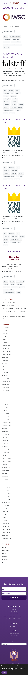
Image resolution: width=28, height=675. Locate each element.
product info (5, 562)
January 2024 (5, 419)
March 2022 (5, 485)
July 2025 (4, 366)
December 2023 (6, 422)
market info (5, 556)
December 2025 (6, 351)
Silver (11, 289)
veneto (5, 113)
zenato (12, 113)
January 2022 (5, 491)
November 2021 (6, 497)
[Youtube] (4, 3)
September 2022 (6, 467)
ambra (11, 90)
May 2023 (5, 443)
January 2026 (5, 348)
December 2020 (6, 529)
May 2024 (5, 408)
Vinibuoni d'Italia (8, 179)
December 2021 (6, 493)
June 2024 (5, 405)
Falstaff (18, 93)
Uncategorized (6, 565)
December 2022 (6, 458)
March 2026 (5, 342)
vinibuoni (19, 176)
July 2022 (4, 473)
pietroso (14, 104)
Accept (4, 672)
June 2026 (5, 333)
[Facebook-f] (2, 3)
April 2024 (5, 410)
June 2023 (5, 440)
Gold (12, 284)
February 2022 (6, 488)
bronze (12, 281)
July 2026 (4, 330)
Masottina (6, 42)
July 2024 (4, 402)
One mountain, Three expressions (10, 305)
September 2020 (6, 538)
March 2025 (5, 378)
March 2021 (5, 520)
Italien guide (7, 98)
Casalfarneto (7, 39)
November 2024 (6, 390)
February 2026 (6, 345)
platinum (21, 287)
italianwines (16, 39)
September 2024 (6, 396)
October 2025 (6, 357)
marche (15, 98)
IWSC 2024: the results (13, 8)
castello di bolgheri (8, 93)
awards (5, 36)
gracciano (13, 96)
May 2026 (5, 336)
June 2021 (5, 511)
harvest (4, 553)
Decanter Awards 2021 (12, 251)
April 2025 (5, 375)
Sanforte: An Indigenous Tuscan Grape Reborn (14, 308)
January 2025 (5, 384)
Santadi (6, 44)
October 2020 (6, 535)
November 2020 (6, 532)
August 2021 (5, 505)
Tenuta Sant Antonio (15, 44)
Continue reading (8, 31)
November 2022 (6, 461)
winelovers (6, 47)
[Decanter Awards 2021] (14, 258)
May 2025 (5, 372)
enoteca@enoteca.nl (14, 633)
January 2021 (5, 526)
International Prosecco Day (9, 302)
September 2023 (6, 431)
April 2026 (5, 339)
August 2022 (5, 470)
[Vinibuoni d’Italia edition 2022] (14, 202)
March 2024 (5, 413)
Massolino (14, 101)
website (4, 571)
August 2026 (5, 327)
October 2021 (6, 499)
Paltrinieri (6, 173)
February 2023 (6, 452)
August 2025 (5, 363)
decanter (6, 284)
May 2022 (5, 479)
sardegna (6, 107)
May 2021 (5, 514)
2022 (5, 233)
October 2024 (6, 393)
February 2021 (6, 523)
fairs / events (5, 550)
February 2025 (6, 381)
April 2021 (5, 517)
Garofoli (6, 96)
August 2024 (5, 399)
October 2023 (6, 428)
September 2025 (6, 360)
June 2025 (5, 369)
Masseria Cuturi (16, 42)
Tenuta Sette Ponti (8, 110)
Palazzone (14, 170)
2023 (5, 90)
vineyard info (5, 568)
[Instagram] (7, 3)
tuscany (18, 110)
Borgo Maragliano (15, 36)
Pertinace (14, 287)
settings (16, 669)
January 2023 (5, 455)
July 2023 (4, 437)
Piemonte (6, 104)
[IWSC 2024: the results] (14, 17)
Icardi (18, 167)
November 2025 (6, 354)
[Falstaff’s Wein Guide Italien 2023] (14, 63)
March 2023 (5, 449)
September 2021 (6, 502)
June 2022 (5, 476)
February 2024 (6, 416)
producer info (5, 559)
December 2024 (6, 387)
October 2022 (6, 464)
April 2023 (5, 446)
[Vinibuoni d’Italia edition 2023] (14, 136)
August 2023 (5, 434)
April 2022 (5, 482)
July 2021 (4, 508)
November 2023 (6, 425)
